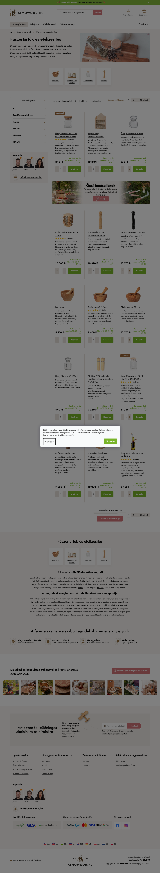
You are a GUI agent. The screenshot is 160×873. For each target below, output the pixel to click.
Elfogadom (110, 441)
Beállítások (49, 441)
